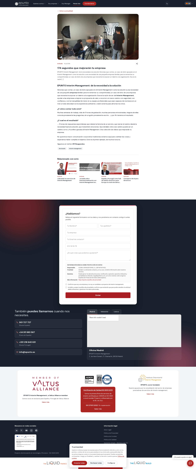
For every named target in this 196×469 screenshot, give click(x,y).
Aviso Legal (107, 430)
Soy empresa (52, 3)
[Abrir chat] (190, 463)
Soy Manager (66, 3)
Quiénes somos (38, 3)
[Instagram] (31, 430)
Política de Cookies (110, 436)
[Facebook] (36, 430)
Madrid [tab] (92, 312)
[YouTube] (26, 430)
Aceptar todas (79, 463)
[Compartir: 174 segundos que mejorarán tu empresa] (137, 63)
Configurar (111, 463)
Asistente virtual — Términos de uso (116, 443)
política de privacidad (86, 287)
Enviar (98, 295)
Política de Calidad (110, 439)
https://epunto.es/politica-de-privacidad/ (90, 280)
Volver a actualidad (66, 11)
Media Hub (76, 3)
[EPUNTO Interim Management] (22, 3)
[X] (21, 430)
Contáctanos (89, 3)
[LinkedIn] (17, 430)
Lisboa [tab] (116, 312)
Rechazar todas (96, 463)
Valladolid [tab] (104, 312)
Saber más (45, 402)
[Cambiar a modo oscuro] (167, 4)
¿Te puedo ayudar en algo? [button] (183, 457)
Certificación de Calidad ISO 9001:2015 (98, 390)
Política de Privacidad (111, 433)
